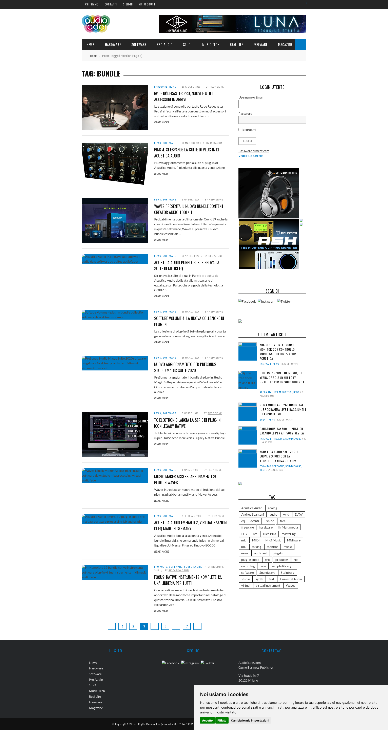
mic (243, 540)
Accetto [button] (207, 720)
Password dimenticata (253, 151)
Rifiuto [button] (222, 720)
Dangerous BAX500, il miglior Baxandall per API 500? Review (282, 430)
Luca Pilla (269, 534)
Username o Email (250, 97)
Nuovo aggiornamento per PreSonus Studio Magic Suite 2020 (185, 367)
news (244, 553)
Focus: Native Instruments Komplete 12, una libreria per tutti (188, 580)
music (288, 547)
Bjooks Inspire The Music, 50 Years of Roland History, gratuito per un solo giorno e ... (282, 380)
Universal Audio (291, 579)
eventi (254, 521)
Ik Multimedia (288, 527)
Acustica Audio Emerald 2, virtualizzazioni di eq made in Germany (190, 525)
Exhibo (269, 521)
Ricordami (248, 129)
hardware (266, 527)
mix (243, 547)
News (91, 44)
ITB (244, 534)
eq (243, 521)
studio (245, 579)
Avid (286, 514)
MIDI (256, 540)
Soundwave (267, 572)
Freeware (260, 44)
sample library (281, 566)
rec (296, 559)
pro (267, 559)
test (263, 470)
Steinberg (287, 572)
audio (273, 514)
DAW (299, 514)
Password (245, 113)
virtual (245, 585)
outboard (260, 553)
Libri (275, 392)
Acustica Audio (251, 508)
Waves (290, 585)
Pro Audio (165, 44)
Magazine (285, 44)
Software (138, 44)
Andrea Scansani (252, 514)
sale (263, 566)
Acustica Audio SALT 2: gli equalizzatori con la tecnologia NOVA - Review (279, 456)
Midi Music (273, 540)
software (247, 572)
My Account (147, 4)
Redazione (217, 86)
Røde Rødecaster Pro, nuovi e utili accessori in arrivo (183, 96)
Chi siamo (92, 4)
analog (272, 508)
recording (248, 566)
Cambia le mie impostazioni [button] (250, 720)
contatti (111, 4)
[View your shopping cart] (304, 4)
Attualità (266, 392)
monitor (272, 547)
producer (281, 559)
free (283, 521)
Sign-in (128, 4)
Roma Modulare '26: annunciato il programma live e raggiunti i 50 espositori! (283, 409)
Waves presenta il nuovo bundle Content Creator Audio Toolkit (189, 209)
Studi (187, 44)
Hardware (113, 44)
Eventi (264, 419)
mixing (256, 547)
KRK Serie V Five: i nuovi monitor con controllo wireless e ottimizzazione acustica (279, 351)
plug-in (278, 553)
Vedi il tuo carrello (251, 155)
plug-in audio (250, 559)
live (254, 534)
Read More (161, 122)
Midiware (293, 540)
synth (259, 579)
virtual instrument (268, 585)
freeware (247, 527)
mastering (289, 534)
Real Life (236, 44)
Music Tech (210, 44)
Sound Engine (193, 566)
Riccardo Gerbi (179, 570)
